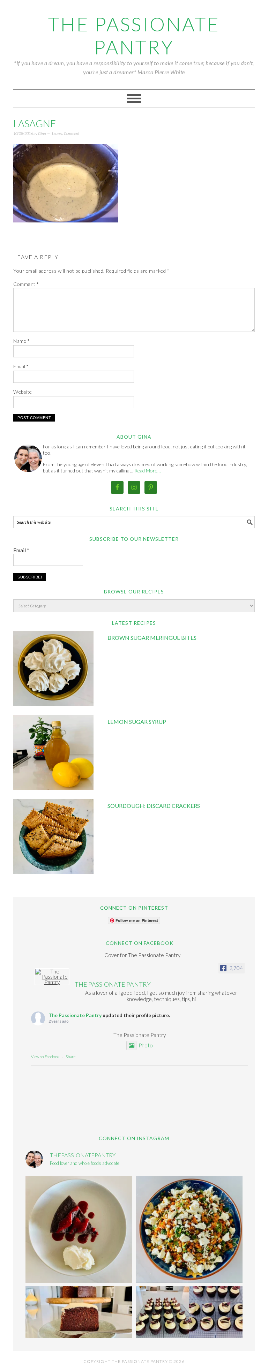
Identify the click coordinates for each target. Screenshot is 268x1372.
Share (70, 1056)
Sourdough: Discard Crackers (153, 805)
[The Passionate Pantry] (52, 976)
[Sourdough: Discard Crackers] (53, 837)
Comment (26, 284)
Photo (146, 1045)
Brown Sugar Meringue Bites (151, 637)
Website (22, 392)
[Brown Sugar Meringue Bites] (53, 669)
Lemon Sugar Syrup (136, 721)
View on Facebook (45, 1056)
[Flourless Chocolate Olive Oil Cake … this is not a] (78, 1229)
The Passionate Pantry (134, 36)
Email (21, 366)
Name (21, 341)
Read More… (147, 470)
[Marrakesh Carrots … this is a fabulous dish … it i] (189, 1229)
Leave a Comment (66, 133)
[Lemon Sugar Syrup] (53, 753)
